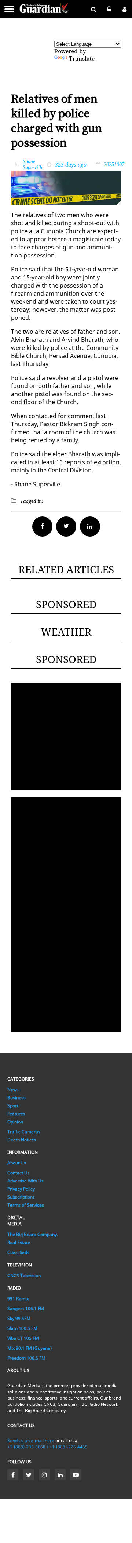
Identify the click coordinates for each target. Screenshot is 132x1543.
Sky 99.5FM (18, 1318)
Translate (82, 58)
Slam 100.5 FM (22, 1328)
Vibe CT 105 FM (23, 1338)
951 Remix (18, 1298)
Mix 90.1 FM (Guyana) (29, 1348)
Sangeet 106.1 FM (25, 1308)
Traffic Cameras (23, 1132)
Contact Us (18, 1173)
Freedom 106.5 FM (26, 1358)
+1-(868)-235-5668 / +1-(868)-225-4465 (47, 1447)
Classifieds (18, 1252)
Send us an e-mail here (30, 1440)
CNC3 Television (24, 1275)
